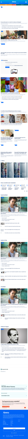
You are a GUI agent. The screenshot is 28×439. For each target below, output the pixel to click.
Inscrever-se (7, 67)
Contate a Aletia (8, 436)
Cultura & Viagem (5, 326)
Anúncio (11, 425)
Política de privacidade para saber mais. (19, 65)
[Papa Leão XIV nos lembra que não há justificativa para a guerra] (4, 170)
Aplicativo (11, 422)
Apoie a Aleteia (7, 435)
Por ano (19, 421)
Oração (22, 4)
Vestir (11, 424)
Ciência (2, 329)
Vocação (2, 197)
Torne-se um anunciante (21, 435)
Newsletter (11, 421)
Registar (6, 4)
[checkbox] (5, 65)
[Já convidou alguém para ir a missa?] (17, 170)
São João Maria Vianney (16, 3)
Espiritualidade (4, 195)
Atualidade (3, 286)
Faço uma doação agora (5, 406)
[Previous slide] (24, 178)
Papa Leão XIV (16, 130)
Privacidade (11, 436)
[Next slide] (26, 178)
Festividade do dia (5, 395)
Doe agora (14, 4)
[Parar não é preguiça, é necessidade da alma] (23, 170)
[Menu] (4, 2)
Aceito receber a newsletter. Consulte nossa (14, 65)
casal (2, 31)
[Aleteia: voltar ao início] (14, 2)
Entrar (14, 430)
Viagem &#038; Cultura (5, 424)
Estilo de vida (4, 422)
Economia (2, 130)
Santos (2, 102)
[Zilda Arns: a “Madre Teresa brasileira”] (10, 170)
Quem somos (11, 435)
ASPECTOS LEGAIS (16, 435)
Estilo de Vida (4, 240)
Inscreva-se (11, 423)
